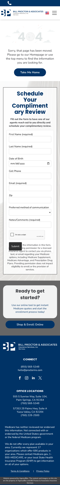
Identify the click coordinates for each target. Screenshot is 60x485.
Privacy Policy (42, 471)
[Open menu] (54, 13)
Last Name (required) (20, 146)
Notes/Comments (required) (24, 220)
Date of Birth (16, 158)
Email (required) (18, 183)
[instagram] (45, 3)
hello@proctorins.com (30, 370)
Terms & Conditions (20, 471)
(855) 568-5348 (30, 366)
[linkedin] (50, 3)
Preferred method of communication (29, 207)
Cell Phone (15, 171)
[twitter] (40, 3)
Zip (10, 195)
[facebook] (34, 3)
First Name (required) (21, 134)
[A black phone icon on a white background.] (9, 5)
